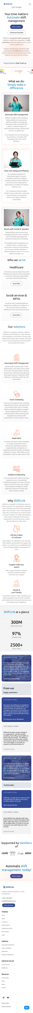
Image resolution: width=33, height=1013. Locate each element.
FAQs (3, 981)
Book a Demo (16, 27)
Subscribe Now (8, 905)
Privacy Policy (5, 1003)
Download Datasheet (16, 32)
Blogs (3, 984)
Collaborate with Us (7, 928)
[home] (7, 4)
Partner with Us (6, 925)
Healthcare (5, 968)
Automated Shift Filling (8, 945)
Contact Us (5, 922)
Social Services (6, 964)
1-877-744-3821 (16, 7)
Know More (16, 283)
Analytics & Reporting (7, 954)
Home (3, 915)
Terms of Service (6, 1006)
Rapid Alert (5, 951)
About (3, 918)
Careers (4, 987)
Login (3, 935)
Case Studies (5, 978)
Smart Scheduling (6, 948)
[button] (29, 4)
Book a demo (16, 876)
